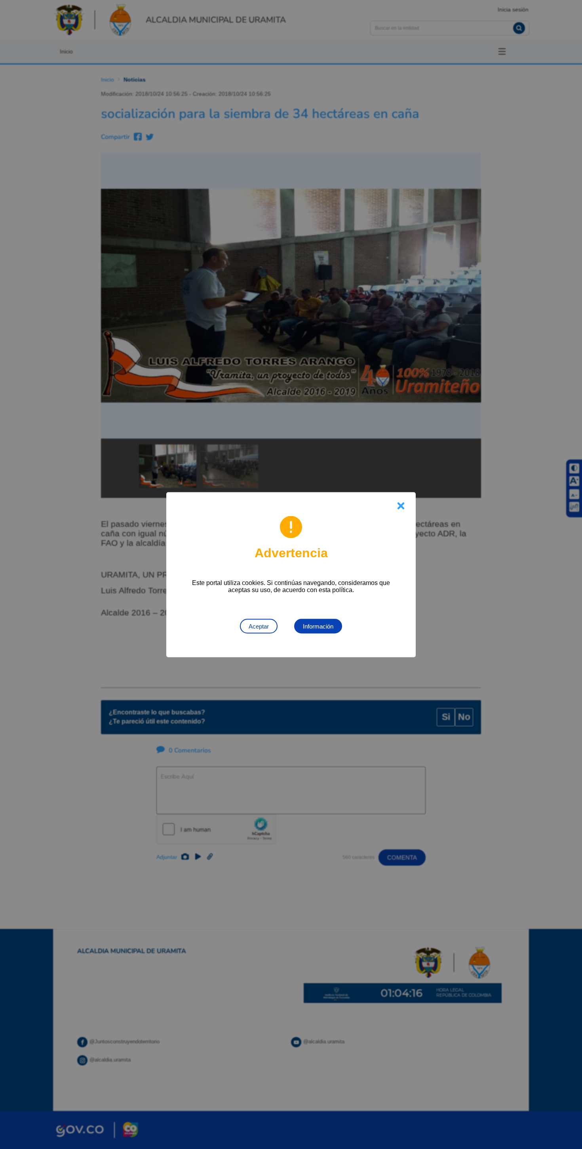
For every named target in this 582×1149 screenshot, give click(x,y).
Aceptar (259, 626)
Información (318, 626)
